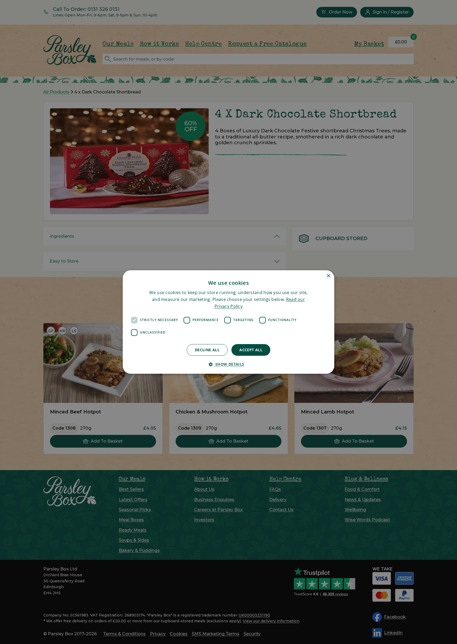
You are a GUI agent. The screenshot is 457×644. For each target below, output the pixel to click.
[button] (228, 364)
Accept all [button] (250, 349)
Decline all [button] (207, 349)
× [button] (328, 276)
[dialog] (228, 322)
